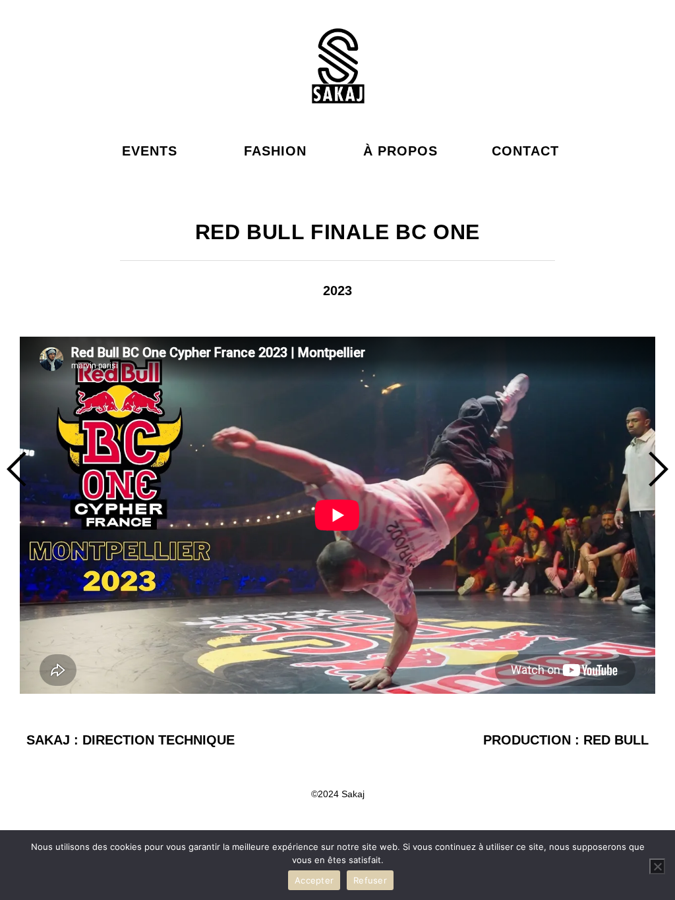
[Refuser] (657, 866)
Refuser (370, 880)
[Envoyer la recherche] (138, 66)
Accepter (314, 880)
